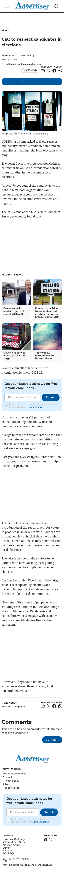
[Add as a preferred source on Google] (30, 70)
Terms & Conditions (14, 773)
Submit (50, 397)
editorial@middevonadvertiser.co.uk (30, 865)
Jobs (5, 784)
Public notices (11, 788)
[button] (7, 6)
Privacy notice (35, 407)
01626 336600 (21, 859)
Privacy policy (11, 780)
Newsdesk (10, 55)
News (5, 30)
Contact (7, 777)
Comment (52, 739)
